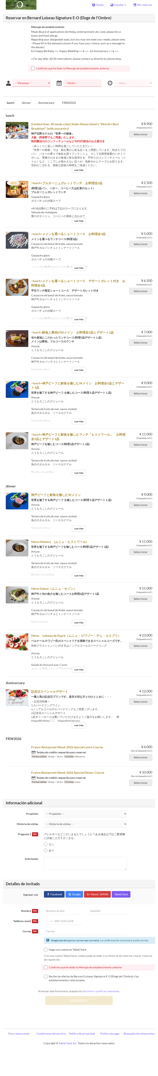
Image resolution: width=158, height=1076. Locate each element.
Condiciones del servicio (51, 1033)
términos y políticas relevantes (101, 991)
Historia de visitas (27, 824)
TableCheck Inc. (68, 1043)
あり (51, 850)
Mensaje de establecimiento (47, 27)
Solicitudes (31, 858)
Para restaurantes (18, 1033)
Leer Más (78, 170)
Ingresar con (30, 894)
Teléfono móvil (25, 921)
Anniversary (46, 102)
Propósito (32, 813)
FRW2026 (69, 102)
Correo (30, 931)
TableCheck (121, 894)
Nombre (29, 910)
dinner (26, 102)
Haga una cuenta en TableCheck (67, 949)
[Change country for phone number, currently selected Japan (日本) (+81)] (49, 921)
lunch (10, 102)
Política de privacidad (82, 1033)
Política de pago (109, 1033)
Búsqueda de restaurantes (139, 1033)
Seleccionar (141, 134)
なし (51, 844)
